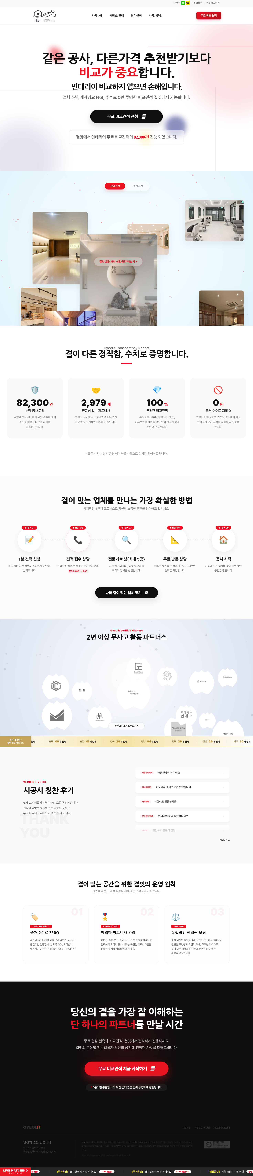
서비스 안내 (116, 15)
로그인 (177, 3)
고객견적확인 (213, 3)
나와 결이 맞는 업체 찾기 (124, 592)
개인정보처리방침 (202, 1128)
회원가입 (198, 3)
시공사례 (97, 15)
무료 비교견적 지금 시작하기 (122, 1068)
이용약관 (186, 1128)
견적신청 (136, 15)
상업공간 (115, 186)
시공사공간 (155, 15)
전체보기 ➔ (225, 840)
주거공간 (138, 186)
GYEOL (32, 1127)
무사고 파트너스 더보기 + (126, 725)
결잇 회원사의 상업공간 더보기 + (118, 261)
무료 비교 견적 (209, 15)
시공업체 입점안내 (222, 1128)
